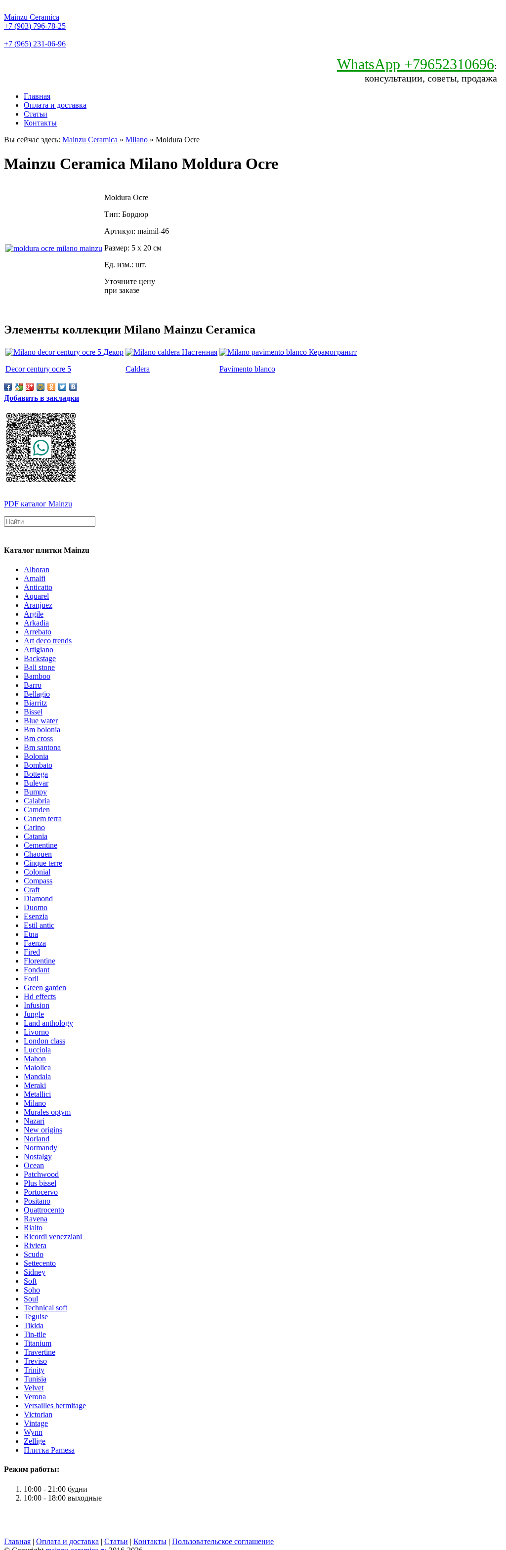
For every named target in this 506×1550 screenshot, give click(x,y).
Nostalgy (38, 1156)
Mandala (37, 1076)
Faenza (35, 943)
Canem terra (43, 818)
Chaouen (38, 854)
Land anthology (48, 1023)
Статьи (35, 114)
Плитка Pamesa (49, 1450)
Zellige (34, 1441)
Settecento (40, 1263)
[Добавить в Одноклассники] (51, 387)
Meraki (35, 1085)
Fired (32, 952)
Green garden (45, 987)
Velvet (33, 1387)
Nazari (34, 1121)
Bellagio (37, 694)
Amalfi (34, 578)
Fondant (36, 969)
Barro (33, 685)
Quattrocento (44, 1210)
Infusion (36, 1005)
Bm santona (42, 747)
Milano (137, 139)
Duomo (35, 907)
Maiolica (37, 1067)
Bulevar (36, 783)
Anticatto (38, 587)
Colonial (37, 872)
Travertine (39, 1352)
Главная (37, 96)
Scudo (33, 1254)
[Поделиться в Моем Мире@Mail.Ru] (40, 387)
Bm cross (38, 738)
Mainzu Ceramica (31, 17)
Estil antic (39, 925)
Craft (32, 889)
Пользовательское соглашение (223, 1541)
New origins (43, 1130)
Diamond (38, 898)
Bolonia (36, 756)
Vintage (36, 1423)
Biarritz (35, 703)
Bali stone (39, 667)
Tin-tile (35, 1334)
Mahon (35, 1058)
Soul (31, 1299)
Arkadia (36, 623)
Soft (30, 1281)
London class (44, 1041)
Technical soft (45, 1307)
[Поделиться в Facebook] (8, 387)
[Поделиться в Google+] (30, 387)
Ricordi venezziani (53, 1236)
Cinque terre (43, 863)
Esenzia (36, 916)
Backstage (40, 658)
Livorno (36, 1032)
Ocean (34, 1165)
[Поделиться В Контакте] (73, 387)
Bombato (38, 765)
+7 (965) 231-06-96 (35, 44)
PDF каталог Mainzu (38, 504)
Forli (31, 978)
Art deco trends (48, 640)
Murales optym (47, 1112)
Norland (36, 1138)
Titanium (37, 1343)
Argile (33, 614)
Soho (32, 1290)
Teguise (36, 1316)
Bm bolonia (42, 729)
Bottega (36, 774)
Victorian (38, 1414)
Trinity (34, 1370)
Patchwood (41, 1174)
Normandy (40, 1147)
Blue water (41, 720)
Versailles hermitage (55, 1405)
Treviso (35, 1361)
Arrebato (37, 632)
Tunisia (35, 1379)
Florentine (39, 961)
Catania (35, 836)
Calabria (37, 800)
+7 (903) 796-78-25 (35, 26)
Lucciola (37, 1050)
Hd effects (40, 996)
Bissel (33, 712)
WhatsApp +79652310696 (415, 64)
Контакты (40, 123)
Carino (34, 827)
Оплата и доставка (55, 105)
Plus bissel (40, 1183)
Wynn (33, 1432)
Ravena (35, 1219)
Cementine (40, 845)
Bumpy (35, 792)
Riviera (35, 1245)
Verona (35, 1396)
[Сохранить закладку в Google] (19, 387)
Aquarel (36, 596)
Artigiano (38, 649)
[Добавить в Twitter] (62, 387)
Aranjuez (38, 605)
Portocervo (41, 1192)
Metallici (37, 1094)
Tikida (33, 1325)
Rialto (33, 1227)
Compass (38, 881)
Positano (37, 1201)
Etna (31, 934)
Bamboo (37, 676)
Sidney (34, 1272)
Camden (37, 809)
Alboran (36, 569)
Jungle (34, 1014)
